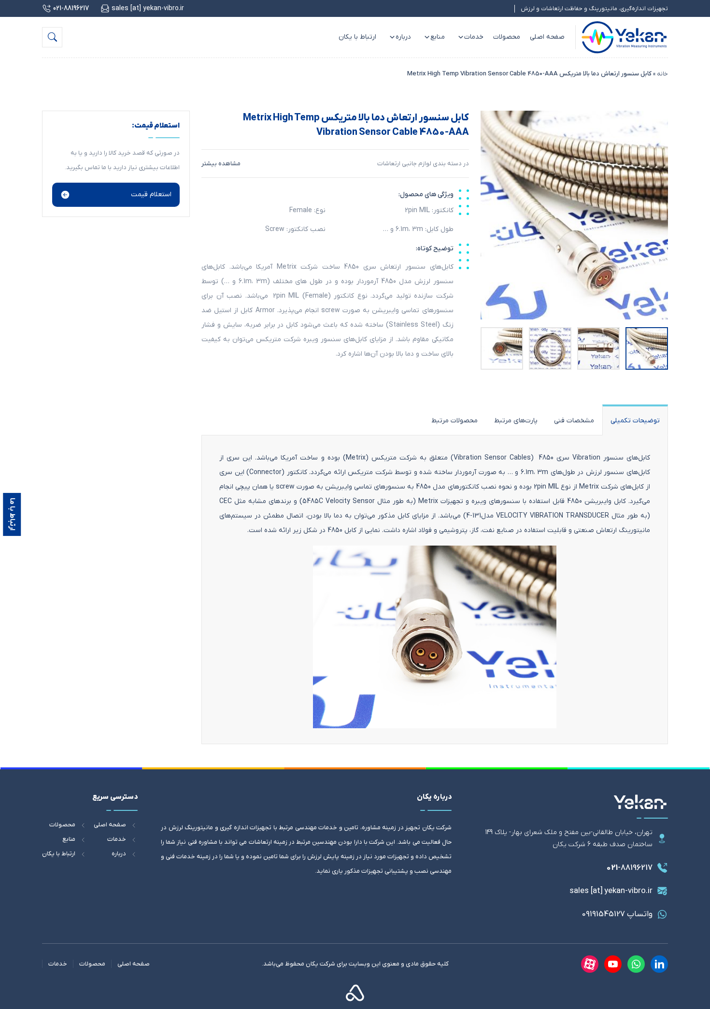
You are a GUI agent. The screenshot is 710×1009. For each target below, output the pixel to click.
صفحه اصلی (547, 37)
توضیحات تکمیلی (635, 420)
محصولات (506, 37)
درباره (403, 37)
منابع (437, 37)
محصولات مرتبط (454, 420)
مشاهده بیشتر (221, 163)
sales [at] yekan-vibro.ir (611, 891)
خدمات (473, 37)
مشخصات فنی (574, 420)
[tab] (635, 419)
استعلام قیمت (151, 194)
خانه (662, 74)
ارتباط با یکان (357, 37)
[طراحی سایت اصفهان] (355, 992)
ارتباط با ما (12, 514)
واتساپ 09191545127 (617, 914)
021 (630, 868)
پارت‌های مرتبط (516, 420)
